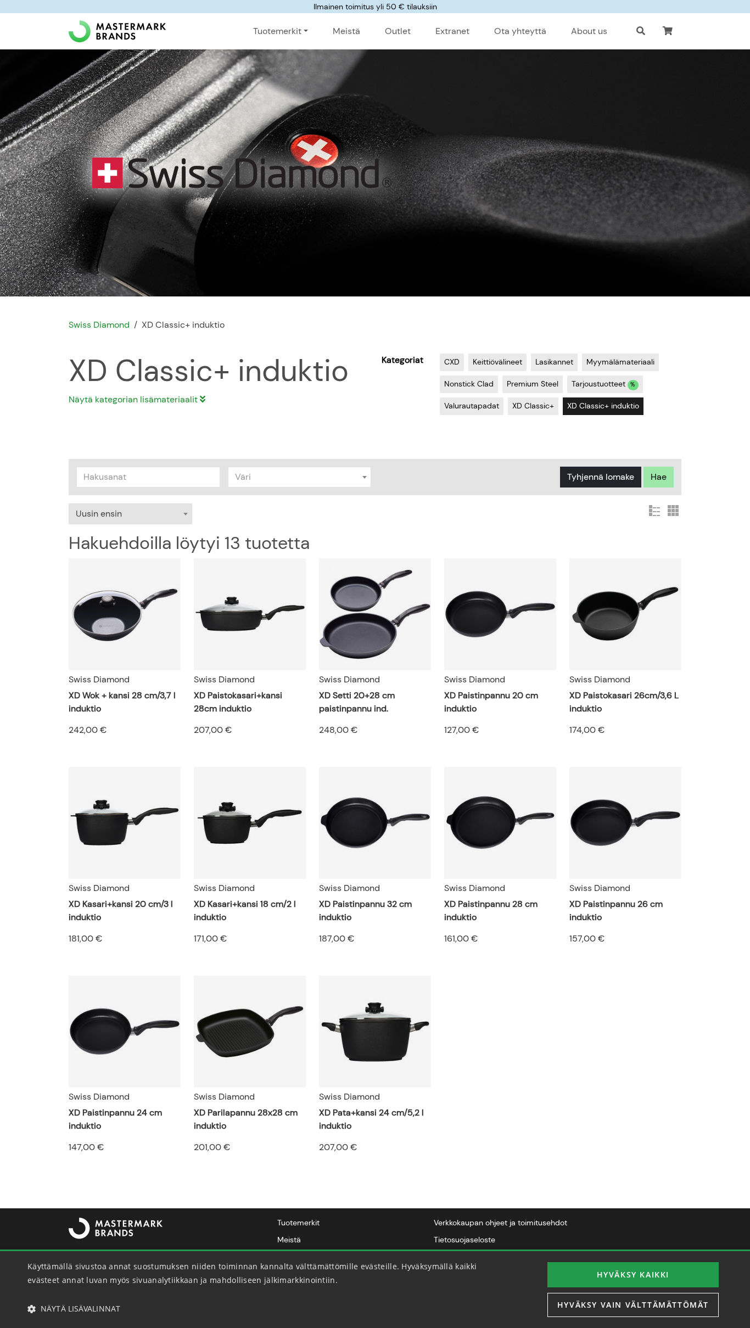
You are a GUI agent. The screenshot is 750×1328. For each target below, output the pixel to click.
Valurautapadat (471, 406)
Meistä (346, 31)
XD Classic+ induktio (603, 406)
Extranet (452, 31)
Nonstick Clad (469, 384)
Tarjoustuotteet (603, 384)
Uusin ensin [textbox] (99, 513)
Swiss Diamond (99, 324)
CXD (452, 362)
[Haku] (641, 31)
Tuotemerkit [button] (277, 31)
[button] (667, 31)
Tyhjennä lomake (600, 477)
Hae (659, 477)
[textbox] (299, 477)
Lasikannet (554, 362)
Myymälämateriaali (620, 362)
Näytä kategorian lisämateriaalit (134, 399)
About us (589, 31)
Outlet (398, 31)
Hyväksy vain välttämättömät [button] (633, 1304)
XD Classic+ (533, 406)
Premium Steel (532, 384)
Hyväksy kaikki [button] (633, 1274)
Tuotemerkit (298, 1223)
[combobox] (299, 477)
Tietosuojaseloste (464, 1240)
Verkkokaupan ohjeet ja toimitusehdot (500, 1223)
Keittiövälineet (497, 362)
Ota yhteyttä (520, 31)
